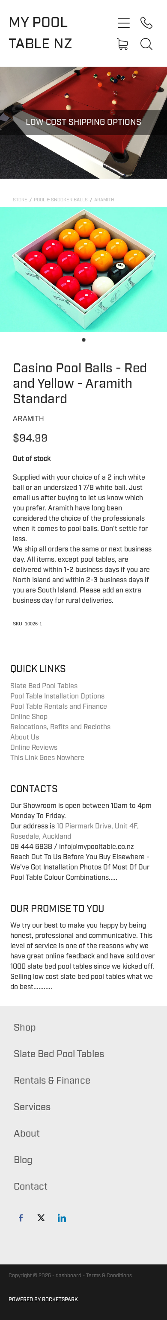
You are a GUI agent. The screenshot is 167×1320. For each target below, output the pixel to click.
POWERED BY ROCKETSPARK (43, 1299)
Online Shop (29, 717)
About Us (24, 737)
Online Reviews (33, 747)
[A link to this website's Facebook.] (21, 1217)
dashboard (68, 1276)
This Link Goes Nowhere (47, 758)
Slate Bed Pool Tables (44, 686)
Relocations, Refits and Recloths (60, 727)
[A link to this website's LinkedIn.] (62, 1217)
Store (20, 200)
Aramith (104, 200)
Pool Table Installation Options (57, 696)
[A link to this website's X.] (41, 1217)
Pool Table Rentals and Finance (58, 706)
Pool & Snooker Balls (61, 200)
